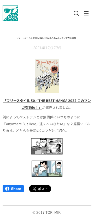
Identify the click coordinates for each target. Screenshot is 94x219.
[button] (75, 13)
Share (16, 189)
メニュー (86, 13)
